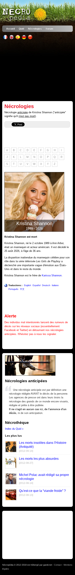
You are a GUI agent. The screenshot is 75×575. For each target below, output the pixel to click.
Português (13, 289)
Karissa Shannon (52, 275)
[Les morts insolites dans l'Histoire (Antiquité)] (11, 451)
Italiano (55, 285)
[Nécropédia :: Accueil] (24, 15)
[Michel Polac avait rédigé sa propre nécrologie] (11, 483)
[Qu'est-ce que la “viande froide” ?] (11, 499)
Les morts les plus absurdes (39, 458)
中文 (22, 289)
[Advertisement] (37, 70)
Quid (21, 28)
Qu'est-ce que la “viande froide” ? (42, 490)
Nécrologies (35, 28)
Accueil (10, 28)
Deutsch (46, 285)
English (27, 285)
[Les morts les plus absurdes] (11, 467)
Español (36, 285)
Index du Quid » (14, 428)
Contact (58, 565)
